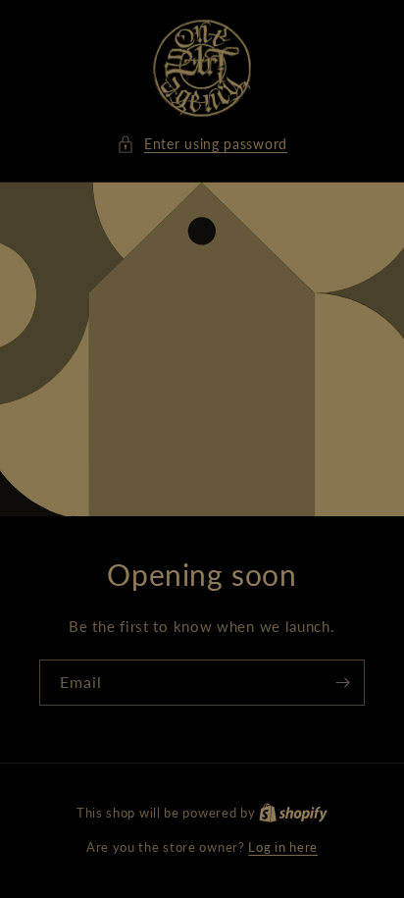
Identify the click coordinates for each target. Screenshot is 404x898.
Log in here (283, 847)
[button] (202, 144)
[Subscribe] (342, 683)
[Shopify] (293, 812)
